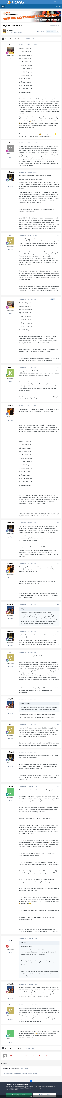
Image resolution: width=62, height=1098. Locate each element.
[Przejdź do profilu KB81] (10, 373)
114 (11, 952)
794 (11, 59)
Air (12, 30)
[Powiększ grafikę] (31, 121)
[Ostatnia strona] (23, 39)
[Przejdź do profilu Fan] (10, 943)
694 (11, 157)
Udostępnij (41, 31)
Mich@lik (10, 604)
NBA (20, 32)
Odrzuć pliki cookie (44, 1095)
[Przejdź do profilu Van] (10, 241)
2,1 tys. (11, 618)
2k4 (10, 143)
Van (10, 235)
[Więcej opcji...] (57, 45)
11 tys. (11, 420)
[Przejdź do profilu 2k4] (10, 148)
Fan (10, 938)
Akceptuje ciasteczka (19, 1095)
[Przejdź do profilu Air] (4, 31)
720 (11, 381)
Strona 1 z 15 (29, 38)
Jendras (10, 406)
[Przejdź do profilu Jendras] (10, 411)
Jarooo (10, 786)
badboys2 (10, 172)
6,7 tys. (11, 249)
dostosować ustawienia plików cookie (20, 1088)
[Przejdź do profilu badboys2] (10, 177)
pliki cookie (28, 1086)
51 (11, 800)
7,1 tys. (11, 186)
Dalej (19, 38)
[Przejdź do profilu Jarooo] (10, 792)
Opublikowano (28, 44)
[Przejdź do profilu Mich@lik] (10, 610)
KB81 (10, 367)
